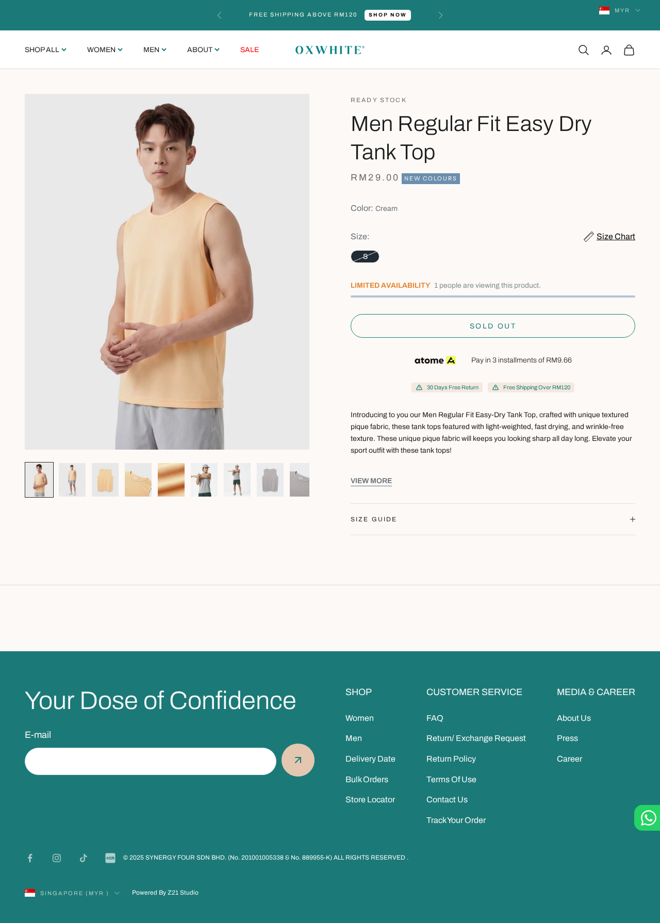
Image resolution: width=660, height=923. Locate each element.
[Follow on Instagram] (57, 858)
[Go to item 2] (72, 480)
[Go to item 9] (303, 480)
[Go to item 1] (39, 480)
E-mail (38, 735)
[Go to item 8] (270, 480)
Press (567, 738)
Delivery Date (370, 758)
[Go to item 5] (171, 480)
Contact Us (447, 799)
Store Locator (370, 799)
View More (371, 481)
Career (569, 758)
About (199, 50)
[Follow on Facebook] (30, 858)
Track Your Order (456, 820)
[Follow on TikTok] (83, 858)
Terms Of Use (451, 779)
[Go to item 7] (237, 480)
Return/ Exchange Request (476, 738)
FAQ (434, 718)
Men (151, 50)
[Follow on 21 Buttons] (110, 858)
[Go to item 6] (204, 480)
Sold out (493, 326)
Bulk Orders (366, 779)
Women (101, 50)
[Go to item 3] (105, 480)
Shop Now (388, 15)
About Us (574, 718)
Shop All (42, 50)
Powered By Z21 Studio (165, 892)
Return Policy (451, 758)
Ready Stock (379, 100)
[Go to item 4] (138, 480)
